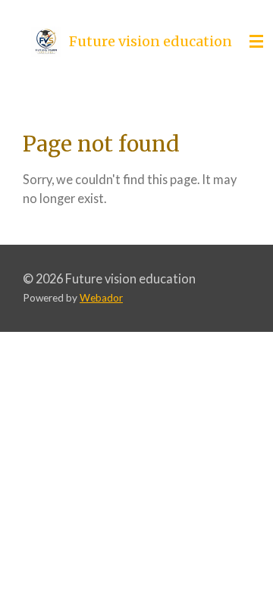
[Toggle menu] (256, 41)
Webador (101, 298)
